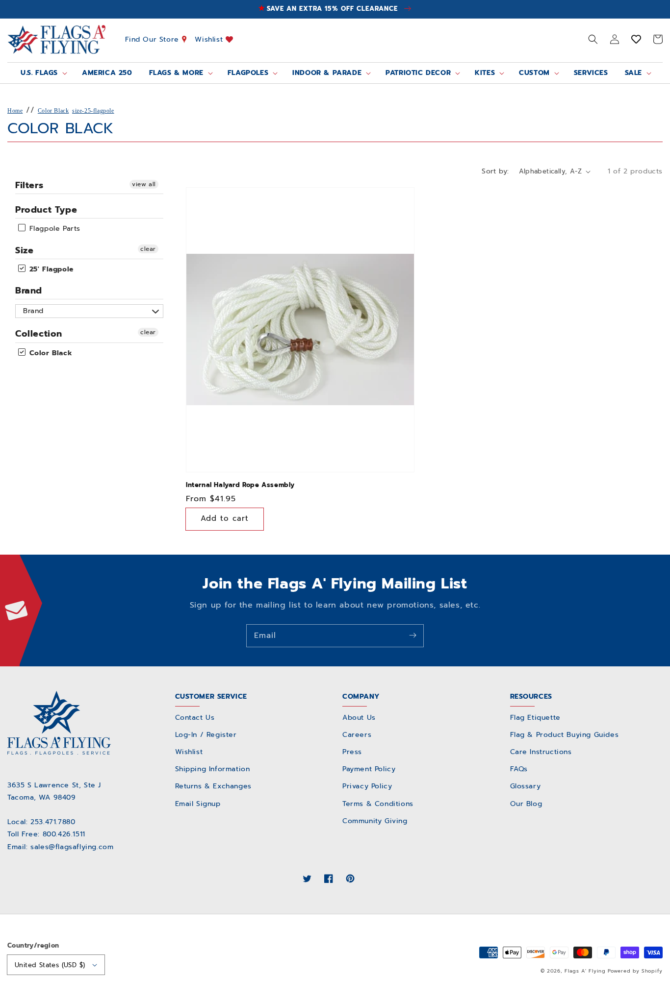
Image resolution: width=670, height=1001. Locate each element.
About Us (359, 717)
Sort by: (495, 171)
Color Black (53, 110)
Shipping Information (212, 769)
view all (144, 184)
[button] (593, 39)
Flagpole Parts (53, 229)
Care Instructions (541, 752)
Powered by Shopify (635, 971)
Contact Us (195, 717)
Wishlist (210, 39)
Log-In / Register (206, 735)
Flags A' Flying (585, 971)
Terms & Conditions (377, 804)
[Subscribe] (412, 635)
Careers (356, 735)
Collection (38, 334)
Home (15, 110)
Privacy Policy (367, 786)
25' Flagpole (50, 269)
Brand (28, 290)
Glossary (525, 786)
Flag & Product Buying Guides (564, 735)
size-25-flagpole (93, 110)
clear (148, 248)
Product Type (46, 210)
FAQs (519, 769)
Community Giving (375, 821)
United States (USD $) (50, 965)
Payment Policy (368, 769)
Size (24, 250)
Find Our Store (153, 39)
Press (352, 752)
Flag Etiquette (535, 717)
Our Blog (526, 804)
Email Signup (198, 804)
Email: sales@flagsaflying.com (60, 847)
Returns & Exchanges (213, 786)
